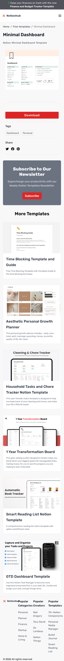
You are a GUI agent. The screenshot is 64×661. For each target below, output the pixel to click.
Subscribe (32, 196)
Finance (22, 624)
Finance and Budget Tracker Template (32, 6)
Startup (22, 630)
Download (32, 115)
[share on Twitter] (7, 149)
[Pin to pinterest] (18, 149)
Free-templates (21, 26)
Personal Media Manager (53, 625)
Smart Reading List (53, 648)
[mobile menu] (60, 15)
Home (6, 26)
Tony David (39, 621)
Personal (27, 133)
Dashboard (13, 133)
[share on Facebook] (13, 149)
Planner (22, 618)
